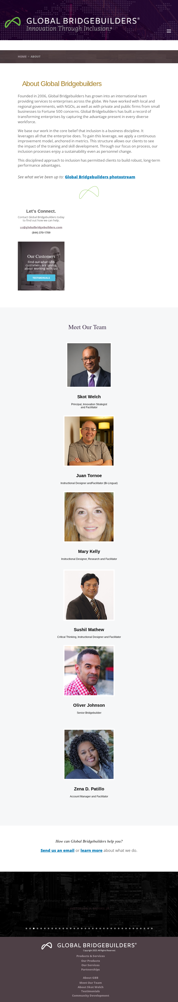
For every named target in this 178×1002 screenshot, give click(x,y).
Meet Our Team (90, 983)
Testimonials (90, 991)
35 (152, 928)
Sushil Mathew (89, 629)
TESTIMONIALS (41, 277)
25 (115, 928)
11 (63, 928)
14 (74, 928)
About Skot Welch (91, 987)
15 (78, 928)
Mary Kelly (89, 551)
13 (70, 928)
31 (137, 928)
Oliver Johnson (89, 705)
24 (111, 928)
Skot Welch (89, 396)
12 (67, 928)
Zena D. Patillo (89, 788)
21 (100, 928)
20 (96, 928)
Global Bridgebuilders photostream (100, 176)
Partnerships (90, 969)
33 (144, 928)
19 (93, 928)
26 (118, 928)
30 (133, 928)
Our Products (90, 961)
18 (89, 928)
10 (59, 928)
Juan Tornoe (89, 475)
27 (122, 928)
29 (129, 928)
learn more (91, 850)
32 (141, 928)
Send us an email (57, 850)
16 (81, 928)
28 (126, 928)
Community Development (90, 995)
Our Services (90, 965)
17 (85, 928)
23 (107, 928)
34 (148, 928)
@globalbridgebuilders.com (41, 227)
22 (104, 928)
